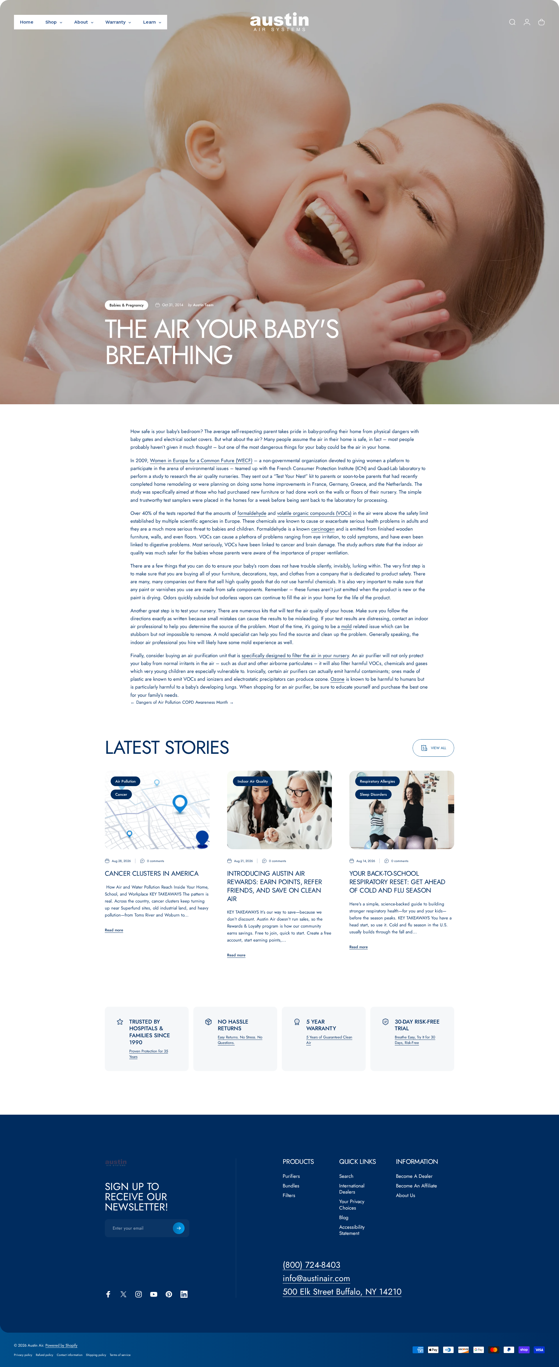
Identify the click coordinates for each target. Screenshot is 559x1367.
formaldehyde (252, 513)
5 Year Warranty (321, 1025)
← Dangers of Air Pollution (155, 702)
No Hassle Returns (233, 1025)
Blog (344, 1217)
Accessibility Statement (352, 1230)
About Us (405, 1195)
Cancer (121, 794)
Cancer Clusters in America (151, 873)
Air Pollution (125, 781)
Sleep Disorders (373, 794)
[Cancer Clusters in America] (157, 810)
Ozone (337, 678)
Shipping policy (96, 1355)
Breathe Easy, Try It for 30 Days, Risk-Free (415, 1039)
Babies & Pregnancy (126, 305)
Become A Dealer (414, 1176)
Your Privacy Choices (351, 1204)
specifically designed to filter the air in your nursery (295, 655)
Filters (289, 1195)
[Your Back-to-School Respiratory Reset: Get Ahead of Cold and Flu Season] (401, 810)
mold (346, 626)
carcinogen (323, 528)
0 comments (155, 861)
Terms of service (120, 1355)
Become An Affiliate (416, 1186)
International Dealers (352, 1189)
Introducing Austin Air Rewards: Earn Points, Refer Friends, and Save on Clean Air (274, 885)
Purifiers (291, 1176)
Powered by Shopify (61, 1345)
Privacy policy (23, 1355)
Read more (114, 930)
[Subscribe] (179, 1228)
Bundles (291, 1186)
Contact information (69, 1355)
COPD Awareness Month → (208, 702)
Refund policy (44, 1355)
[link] (342, 1291)
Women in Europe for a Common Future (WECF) (201, 460)
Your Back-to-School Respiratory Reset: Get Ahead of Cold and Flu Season (397, 881)
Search (346, 1176)
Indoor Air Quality (253, 781)
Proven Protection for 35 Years (148, 1053)
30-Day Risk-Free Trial (417, 1025)
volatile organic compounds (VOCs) (314, 513)
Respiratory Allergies (377, 781)
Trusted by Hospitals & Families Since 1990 (149, 1032)
